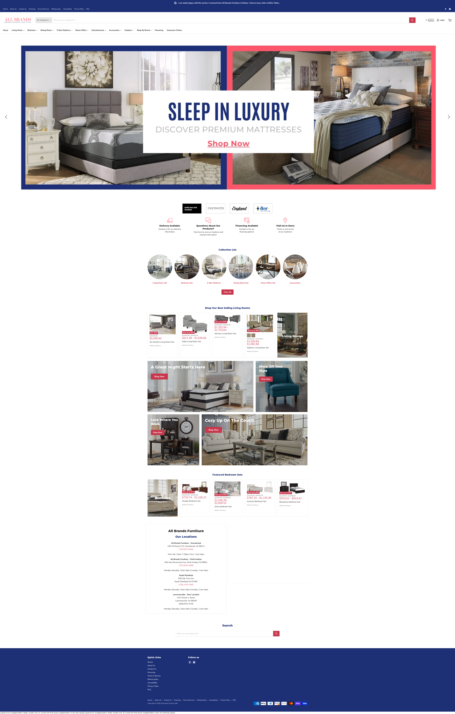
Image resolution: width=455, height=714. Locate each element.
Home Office (81, 30)
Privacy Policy (79, 9)
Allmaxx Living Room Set (225, 333)
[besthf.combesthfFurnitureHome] (263, 208)
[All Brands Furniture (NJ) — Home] (18, 20)
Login (442, 20)
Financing (32, 9)
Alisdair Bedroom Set (191, 501)
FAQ (87, 9)
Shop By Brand (143, 30)
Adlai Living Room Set (191, 341)
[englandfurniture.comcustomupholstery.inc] (239, 208)
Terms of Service (43, 9)
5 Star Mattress (64, 30)
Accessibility (67, 9)
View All (227, 292)
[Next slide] (448, 117)
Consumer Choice (174, 30)
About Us (13, 9)
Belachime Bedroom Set (289, 502)
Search (5, 9)
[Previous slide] (6, 117)
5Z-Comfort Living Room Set (162, 342)
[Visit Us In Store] (285, 227)
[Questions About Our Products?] (208, 227)
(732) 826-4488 (186, 565)
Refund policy (56, 9)
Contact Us (22, 9)
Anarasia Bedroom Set (256, 501)
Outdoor (128, 30)
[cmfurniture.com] (215, 208)
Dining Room (46, 30)
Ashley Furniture (155, 346)
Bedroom (31, 30)
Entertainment (98, 30)
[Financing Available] (247, 227)
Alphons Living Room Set (258, 347)
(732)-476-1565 (186, 584)
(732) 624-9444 (186, 549)
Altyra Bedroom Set (223, 506)
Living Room (17, 30)
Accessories (114, 30)
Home (5, 30)
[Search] (412, 20)
